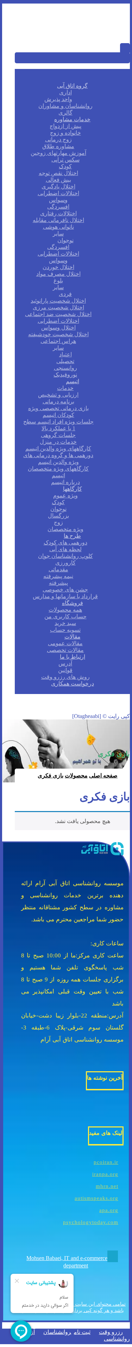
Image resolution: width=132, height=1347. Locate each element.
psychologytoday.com (90, 1222)
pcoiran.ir (106, 1162)
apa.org (108, 1210)
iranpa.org (105, 1174)
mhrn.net (107, 1186)
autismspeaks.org (96, 1198)
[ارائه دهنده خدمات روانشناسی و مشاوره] (94, 32)
